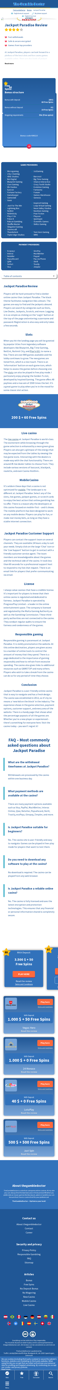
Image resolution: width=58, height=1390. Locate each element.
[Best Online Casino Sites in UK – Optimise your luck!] (49, 1323)
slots (10, 372)
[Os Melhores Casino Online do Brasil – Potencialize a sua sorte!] (12, 1317)
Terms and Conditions (24, 984)
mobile (21, 489)
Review (29, 10)
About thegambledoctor (29, 1224)
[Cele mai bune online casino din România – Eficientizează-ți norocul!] (22, 1323)
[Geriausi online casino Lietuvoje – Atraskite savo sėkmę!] (46, 1317)
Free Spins (29, 1284)
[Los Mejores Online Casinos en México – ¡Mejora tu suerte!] (52, 1317)
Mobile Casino (29, 1300)
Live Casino (29, 1305)
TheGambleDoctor (19, 10)
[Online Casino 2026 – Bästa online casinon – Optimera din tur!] (36, 1323)
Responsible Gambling (29, 1254)
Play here (24, 974)
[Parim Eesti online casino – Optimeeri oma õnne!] (26, 1317)
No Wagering (29, 1292)
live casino (13, 439)
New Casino (29, 1296)
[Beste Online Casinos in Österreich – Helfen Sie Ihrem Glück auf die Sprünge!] (5, 1317)
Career (29, 1232)
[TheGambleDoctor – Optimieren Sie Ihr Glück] (32, 1317)
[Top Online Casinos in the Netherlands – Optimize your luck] (16, 1323)
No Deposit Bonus (29, 1288)
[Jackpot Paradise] (19, 1317)
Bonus (29, 1280)
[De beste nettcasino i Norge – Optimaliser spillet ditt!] (9, 1323)
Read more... (6, 1369)
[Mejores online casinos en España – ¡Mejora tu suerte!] (29, 1323)
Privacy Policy (29, 1250)
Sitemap (29, 1262)
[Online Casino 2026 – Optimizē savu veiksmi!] (39, 1317)
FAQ (29, 1258)
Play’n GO (35, 351)
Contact (29, 1228)
